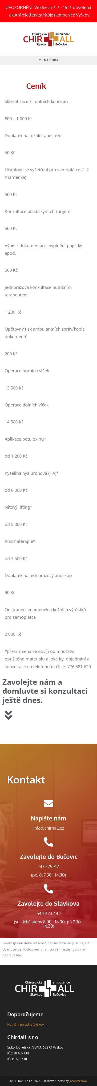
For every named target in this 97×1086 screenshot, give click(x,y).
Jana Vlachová (78, 1081)
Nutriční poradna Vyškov (25, 1024)
